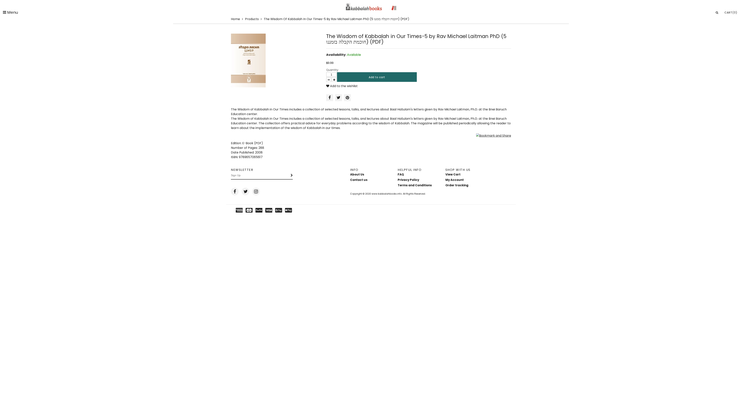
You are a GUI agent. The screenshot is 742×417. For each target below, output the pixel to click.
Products (252, 19)
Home (235, 19)
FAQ (401, 174)
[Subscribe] (292, 175)
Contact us (359, 180)
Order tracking (456, 185)
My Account (454, 180)
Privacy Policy (408, 180)
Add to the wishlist (343, 86)
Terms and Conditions (415, 185)
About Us (357, 174)
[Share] (329, 97)
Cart (730, 12)
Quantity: (332, 70)
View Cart (452, 174)
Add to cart (377, 77)
